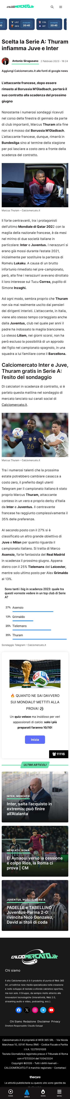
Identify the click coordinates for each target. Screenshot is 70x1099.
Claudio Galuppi (35, 1025)
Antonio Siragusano (25, 61)
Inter (11, 796)
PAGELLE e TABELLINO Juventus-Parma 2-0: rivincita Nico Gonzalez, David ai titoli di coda (30, 915)
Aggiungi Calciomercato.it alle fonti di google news (35, 71)
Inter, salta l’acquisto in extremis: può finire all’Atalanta (29, 808)
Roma (26, 850)
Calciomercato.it (14, 405)
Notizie (28, 899)
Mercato (23, 796)
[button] (52, 7)
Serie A (40, 899)
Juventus (14, 899)
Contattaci (60, 1067)
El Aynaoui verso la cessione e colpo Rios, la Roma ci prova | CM (35, 863)
